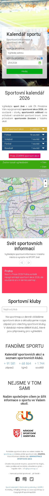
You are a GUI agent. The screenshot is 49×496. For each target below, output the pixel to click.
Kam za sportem (15, 48)
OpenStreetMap (39, 237)
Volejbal (22, 139)
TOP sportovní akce (22, 129)
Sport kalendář (12, 487)
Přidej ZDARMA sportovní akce (24, 155)
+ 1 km (24, 162)
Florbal (22, 143)
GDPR (40, 487)
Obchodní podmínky (27, 487)
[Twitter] (32, 479)
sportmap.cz (9, 454)
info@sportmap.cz (30, 469)
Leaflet (32, 237)
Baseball (22, 148)
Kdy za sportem (15, 58)
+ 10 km (42, 171)
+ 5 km (43, 166)
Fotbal (22, 134)
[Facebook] (18, 479)
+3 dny (37, 58)
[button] (10, 188)
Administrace (39, 15)
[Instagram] (25, 479)
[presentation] (22, 262)
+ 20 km (42, 175)
